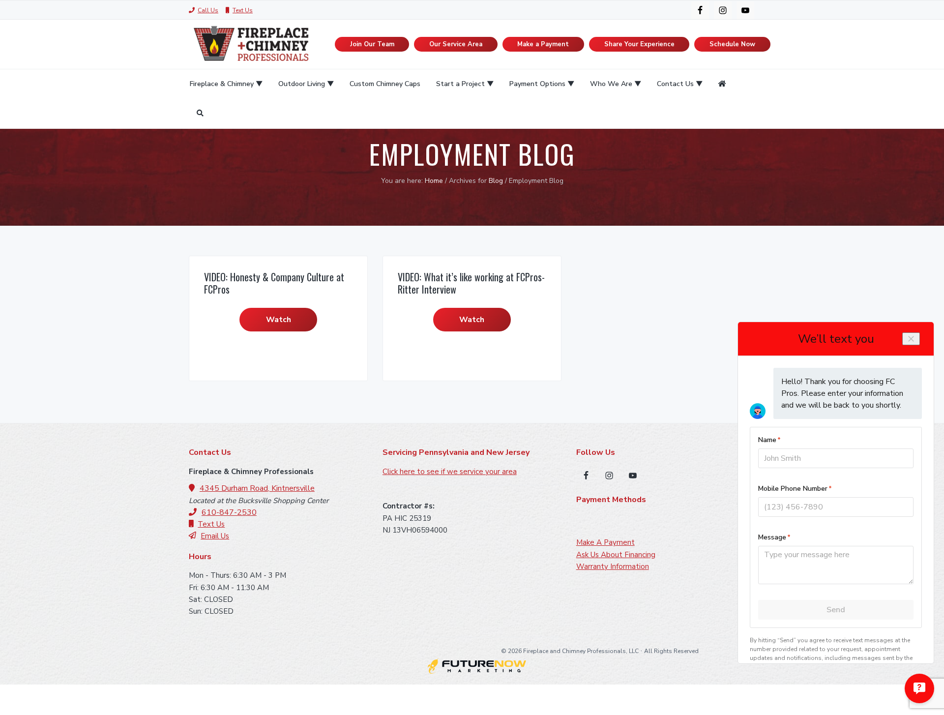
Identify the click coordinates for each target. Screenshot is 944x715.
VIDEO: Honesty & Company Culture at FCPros (274, 283)
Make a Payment (543, 44)
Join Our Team (372, 44)
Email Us (215, 536)
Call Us (208, 10)
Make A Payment (605, 542)
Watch (278, 319)
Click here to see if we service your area (450, 472)
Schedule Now (732, 44)
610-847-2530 (229, 512)
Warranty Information (612, 566)
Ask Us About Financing (615, 555)
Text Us (243, 10)
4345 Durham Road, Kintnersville (257, 488)
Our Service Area (455, 44)
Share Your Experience (639, 44)
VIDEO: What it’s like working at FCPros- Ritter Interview (471, 283)
